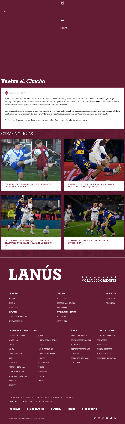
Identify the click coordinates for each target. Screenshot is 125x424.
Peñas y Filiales (78, 363)
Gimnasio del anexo (18, 372)
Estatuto (13, 312)
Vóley (41, 376)
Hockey (12, 385)
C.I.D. (11, 358)
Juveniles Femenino (66, 312)
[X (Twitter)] (95, 418)
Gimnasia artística (18, 376)
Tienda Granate (104, 349)
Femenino (62, 307)
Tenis (41, 367)
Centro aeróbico (17, 354)
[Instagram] (99, 418)
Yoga (40, 381)
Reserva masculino (66, 303)
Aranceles (102, 345)
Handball (13, 381)
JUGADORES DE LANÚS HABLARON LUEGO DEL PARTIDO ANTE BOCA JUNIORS (91, 185)
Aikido (12, 345)
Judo (40, 336)
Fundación (102, 340)
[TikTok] (111, 418)
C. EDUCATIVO (89, 409)
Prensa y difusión (79, 336)
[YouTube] (107, 418)
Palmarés (13, 307)
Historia (13, 299)
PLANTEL (56, 409)
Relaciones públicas (81, 340)
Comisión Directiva (18, 317)
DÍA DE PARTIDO (35, 409)
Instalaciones (16, 321)
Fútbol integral (17, 367)
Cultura (75, 354)
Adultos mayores (17, 336)
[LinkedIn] (115, 418)
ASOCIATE (15, 409)
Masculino (62, 299)
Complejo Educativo (106, 358)
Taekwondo (44, 363)
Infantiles (62, 321)
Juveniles (61, 317)
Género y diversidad (80, 349)
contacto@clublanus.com (44, 401)
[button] (63, 20)
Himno (12, 303)
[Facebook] (103, 418)
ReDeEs (41, 358)
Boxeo (12, 349)
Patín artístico (45, 349)
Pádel (41, 345)
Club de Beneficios (106, 336)
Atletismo (14, 340)
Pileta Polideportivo (48, 354)
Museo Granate (104, 354)
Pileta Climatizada (47, 340)
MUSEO (71, 409)
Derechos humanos (80, 358)
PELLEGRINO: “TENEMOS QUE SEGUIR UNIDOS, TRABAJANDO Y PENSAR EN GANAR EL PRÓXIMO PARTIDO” (28, 242)
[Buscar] (4, 11)
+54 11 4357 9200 (28, 401)
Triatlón (42, 372)
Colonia (13, 363)
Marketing (76, 345)
